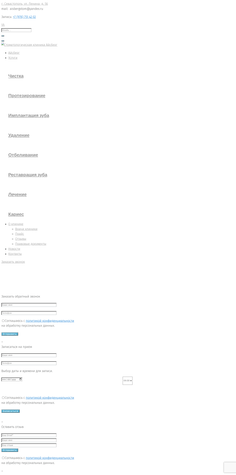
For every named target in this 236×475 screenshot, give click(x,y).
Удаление (18, 135)
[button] (13, 262)
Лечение (17, 194)
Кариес (16, 214)
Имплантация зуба (28, 115)
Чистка (15, 75)
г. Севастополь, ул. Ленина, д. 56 (24, 4)
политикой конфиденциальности (50, 321)
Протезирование (26, 95)
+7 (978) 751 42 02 (24, 17)
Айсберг (7, 282)
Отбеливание (23, 154)
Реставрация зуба (27, 174)
